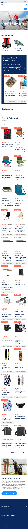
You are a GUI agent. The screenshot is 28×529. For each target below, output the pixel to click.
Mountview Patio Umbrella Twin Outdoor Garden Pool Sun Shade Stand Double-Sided (7, 258)
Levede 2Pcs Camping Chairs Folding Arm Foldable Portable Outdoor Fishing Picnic (6, 229)
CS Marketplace (5, 526)
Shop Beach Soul (9, 493)
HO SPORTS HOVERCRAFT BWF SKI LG (6, 367)
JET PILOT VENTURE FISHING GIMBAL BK (20, 417)
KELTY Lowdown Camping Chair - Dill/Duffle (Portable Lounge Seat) (19, 176)
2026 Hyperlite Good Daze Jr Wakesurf (6, 419)
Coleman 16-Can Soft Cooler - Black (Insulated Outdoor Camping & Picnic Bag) (20, 444)
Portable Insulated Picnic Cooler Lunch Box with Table (10, 95)
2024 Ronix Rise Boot (6, 340)
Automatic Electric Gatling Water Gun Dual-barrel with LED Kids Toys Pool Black (20, 314)
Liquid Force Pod (19, 367)
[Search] (25, 9)
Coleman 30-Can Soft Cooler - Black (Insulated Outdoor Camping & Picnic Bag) (7, 444)
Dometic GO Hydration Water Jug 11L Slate (20, 285)
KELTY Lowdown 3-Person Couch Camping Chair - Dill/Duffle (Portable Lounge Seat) (7, 203)
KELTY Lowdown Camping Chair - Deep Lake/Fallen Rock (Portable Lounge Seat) (7, 176)
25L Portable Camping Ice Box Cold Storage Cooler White (6, 314)
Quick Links (23, 1)
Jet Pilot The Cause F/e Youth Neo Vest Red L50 (7, 145)
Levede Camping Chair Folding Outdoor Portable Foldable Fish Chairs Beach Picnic (20, 229)
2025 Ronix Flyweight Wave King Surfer (20, 392)
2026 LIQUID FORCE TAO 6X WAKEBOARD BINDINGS (20, 342)
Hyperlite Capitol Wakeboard (5, 393)
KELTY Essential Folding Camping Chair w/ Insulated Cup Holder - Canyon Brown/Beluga (20, 148)
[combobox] (12, 9)
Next (24, 452)
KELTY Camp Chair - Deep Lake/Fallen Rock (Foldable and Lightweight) (20, 203)
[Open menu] (2, 5)
